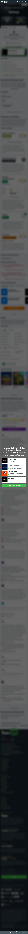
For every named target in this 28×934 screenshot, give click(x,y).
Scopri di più (8, 932)
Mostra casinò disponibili (15, 485)
